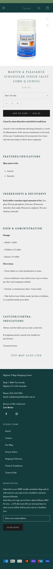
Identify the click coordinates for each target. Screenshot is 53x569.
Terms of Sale (11, 472)
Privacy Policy (11, 452)
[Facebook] (6, 413)
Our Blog (9, 445)
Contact (8, 438)
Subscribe (13, 527)
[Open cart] (47, 7)
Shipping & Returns (13, 458)
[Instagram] (17, 413)
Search (8, 431)
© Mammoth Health (26, 541)
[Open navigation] (3, 8)
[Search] (39, 8)
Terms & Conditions (14, 465)
